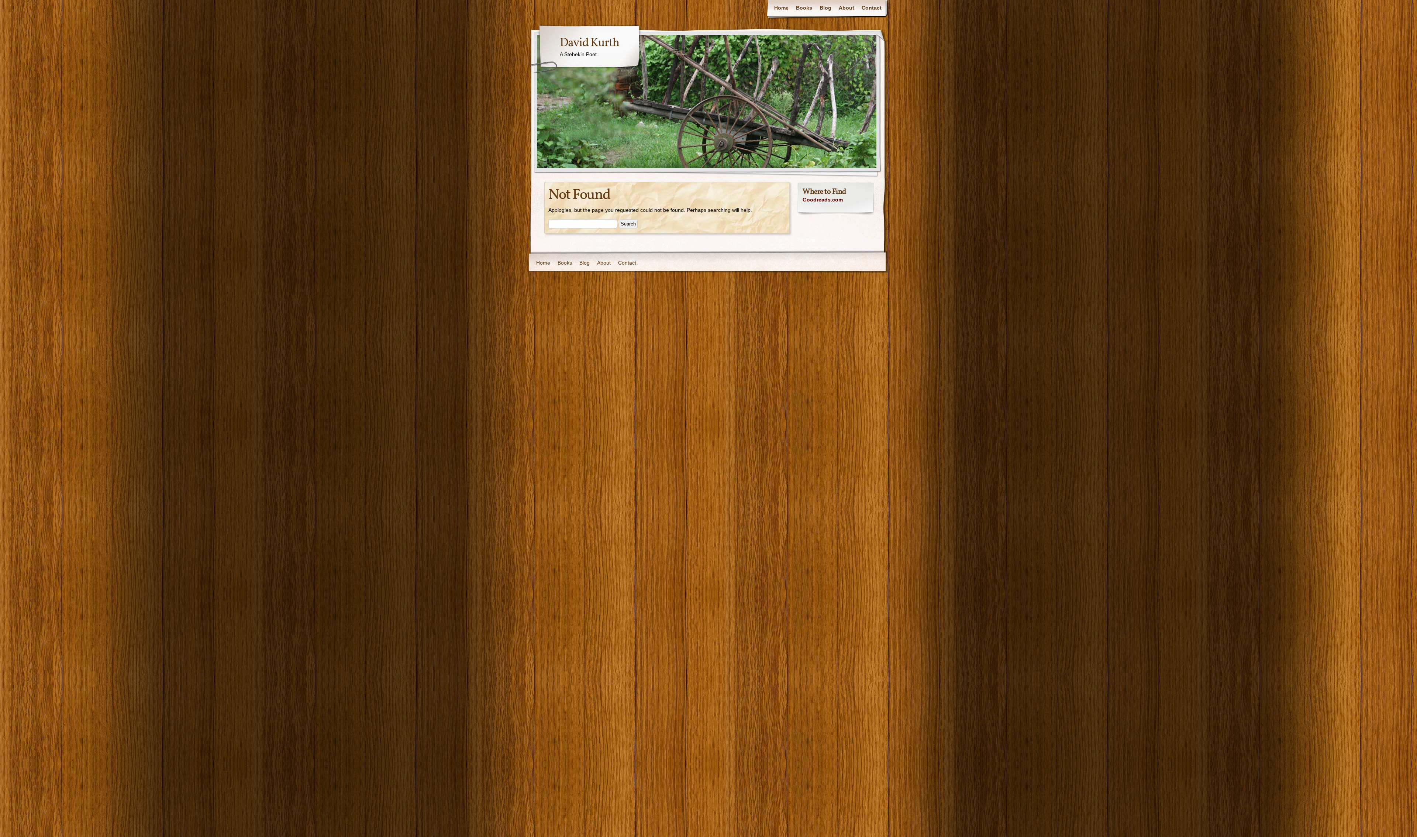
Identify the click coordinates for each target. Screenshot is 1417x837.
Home (781, 8)
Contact (872, 8)
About (846, 8)
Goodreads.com (823, 200)
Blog (825, 8)
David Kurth (589, 43)
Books (804, 8)
